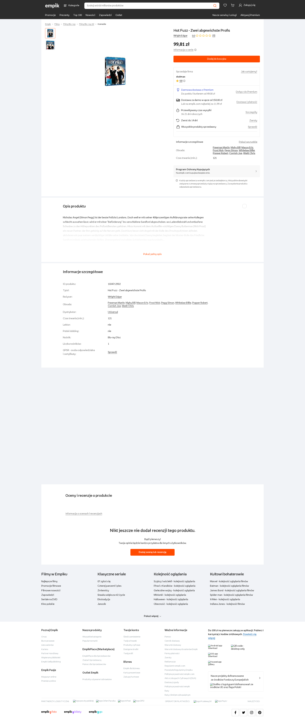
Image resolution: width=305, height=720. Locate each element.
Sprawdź (252, 127)
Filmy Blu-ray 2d (86, 24)
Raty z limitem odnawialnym (177, 695)
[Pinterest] (259, 712)
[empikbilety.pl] (72, 712)
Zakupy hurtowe (131, 677)
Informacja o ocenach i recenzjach (83, 514)
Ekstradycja (104, 599)
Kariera (44, 649)
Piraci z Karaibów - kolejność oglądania (174, 586)
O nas (44, 637)
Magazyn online (48, 677)
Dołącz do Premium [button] (246, 92)
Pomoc (168, 637)
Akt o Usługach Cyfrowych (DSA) (180, 678)
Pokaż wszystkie (248, 142)
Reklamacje (170, 662)
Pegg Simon (231, 150)
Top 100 (77, 15)
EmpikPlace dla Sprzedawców (96, 656)
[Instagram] (251, 712)
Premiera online (48, 681)
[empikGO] (95, 712)
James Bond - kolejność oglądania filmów (232, 590)
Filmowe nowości (50, 590)
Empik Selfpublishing (51, 662)
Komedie (102, 24)
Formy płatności (172, 654)
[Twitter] (243, 712)
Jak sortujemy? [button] (249, 71)
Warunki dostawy (173, 645)
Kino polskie (47, 604)
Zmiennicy (103, 590)
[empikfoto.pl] (49, 712)
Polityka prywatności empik (177, 687)
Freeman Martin (221, 147)
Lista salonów (47, 645)
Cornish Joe (235, 153)
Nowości (90, 15)
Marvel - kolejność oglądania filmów (229, 581)
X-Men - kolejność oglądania (225, 599)
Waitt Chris (249, 153)
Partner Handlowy (49, 654)
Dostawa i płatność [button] (247, 102)
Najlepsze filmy (49, 581)
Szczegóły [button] (251, 112)
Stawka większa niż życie (111, 595)
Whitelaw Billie (247, 150)
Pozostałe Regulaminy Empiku (179, 670)
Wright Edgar (180, 36)
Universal (113, 312)
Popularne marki (90, 641)
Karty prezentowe (131, 673)
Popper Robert (220, 153)
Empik (48, 24)
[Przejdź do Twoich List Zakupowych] (225, 5)
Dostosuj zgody (172, 682)
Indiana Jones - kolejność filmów (227, 604)
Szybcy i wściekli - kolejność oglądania (174, 581)
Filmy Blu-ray (69, 24)
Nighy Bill (236, 147)
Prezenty (64, 15)
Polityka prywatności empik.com (179, 674)
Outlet (118, 15)
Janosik (102, 604)
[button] (115, 71)
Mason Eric (247, 147)
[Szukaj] (215, 6)
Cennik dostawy (172, 641)
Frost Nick (218, 150)
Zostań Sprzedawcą (91, 660)
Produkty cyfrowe (131, 645)
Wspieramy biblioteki (50, 658)
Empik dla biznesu (131, 668)
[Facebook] (235, 712)
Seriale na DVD (49, 599)
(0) (213, 35)
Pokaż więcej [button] (151, 616)
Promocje (50, 15)
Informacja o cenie (183, 50)
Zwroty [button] (253, 120)
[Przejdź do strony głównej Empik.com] (52, 6)
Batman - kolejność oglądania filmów (229, 586)
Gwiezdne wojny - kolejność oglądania (174, 590)
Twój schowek (130, 641)
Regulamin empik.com (175, 666)
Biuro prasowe (47, 641)
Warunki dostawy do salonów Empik (181, 649)
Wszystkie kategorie (91, 637)
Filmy (57, 24)
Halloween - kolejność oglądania (171, 599)
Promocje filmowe (51, 586)
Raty (167, 691)
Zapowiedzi (105, 15)
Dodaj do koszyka (216, 59)
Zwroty (168, 658)
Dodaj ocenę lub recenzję (152, 552)
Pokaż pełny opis (152, 254)
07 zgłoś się (104, 581)
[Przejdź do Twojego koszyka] (233, 5)
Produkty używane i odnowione (97, 679)
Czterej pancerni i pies (110, 586)
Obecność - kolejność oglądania (171, 604)
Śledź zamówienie (131, 637)
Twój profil (128, 654)
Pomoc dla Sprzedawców (94, 664)
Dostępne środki (130, 649)
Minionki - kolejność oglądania (170, 595)
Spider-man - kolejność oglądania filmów (231, 595)
